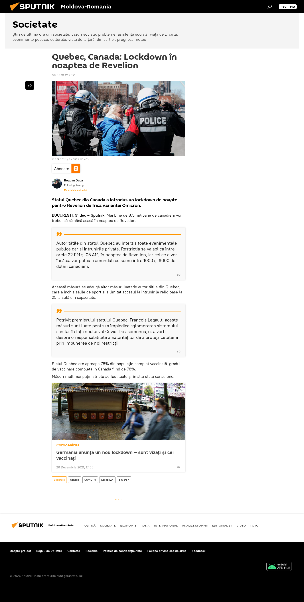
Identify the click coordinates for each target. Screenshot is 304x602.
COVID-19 (90, 479)
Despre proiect (20, 551)
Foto (254, 525)
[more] (178, 274)
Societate (59, 479)
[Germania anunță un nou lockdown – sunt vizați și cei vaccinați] (118, 411)
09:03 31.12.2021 (63, 75)
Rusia (145, 525)
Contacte (73, 551)
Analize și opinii (195, 525)
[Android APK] (279, 567)
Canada (74, 479)
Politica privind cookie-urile (166, 551)
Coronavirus (67, 445)
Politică (89, 525)
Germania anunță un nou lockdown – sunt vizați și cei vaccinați (115, 455)
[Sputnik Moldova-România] (34, 12)
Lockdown (107, 479)
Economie (128, 525)
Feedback (198, 551)
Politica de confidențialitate (122, 551)
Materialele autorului (75, 190)
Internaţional (166, 525)
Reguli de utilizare (49, 551)
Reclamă (91, 551)
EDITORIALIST (222, 525)
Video (241, 525)
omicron (124, 479)
